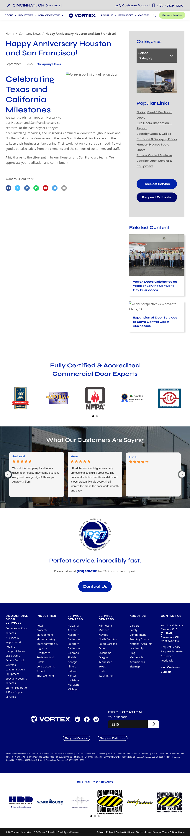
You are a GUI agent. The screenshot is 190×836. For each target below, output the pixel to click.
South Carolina (108, 644)
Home (10, 34)
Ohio (102, 648)
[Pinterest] (45, 188)
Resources (125, 15)
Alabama (73, 625)
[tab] (93, 416)
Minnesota (105, 625)
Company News (30, 34)
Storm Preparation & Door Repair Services (17, 692)
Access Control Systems (154, 155)
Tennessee (105, 662)
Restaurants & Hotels (45, 660)
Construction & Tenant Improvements (46, 671)
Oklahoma (105, 653)
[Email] (64, 188)
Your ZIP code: (118, 717)
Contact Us (95, 586)
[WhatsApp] (36, 188)
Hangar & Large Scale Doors (15, 653)
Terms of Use (143, 832)
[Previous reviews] (8, 474)
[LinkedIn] (27, 188)
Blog (132, 653)
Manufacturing (46, 639)
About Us (107, 15)
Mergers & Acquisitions (137, 660)
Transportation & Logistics (47, 646)
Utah (102, 671)
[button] (54, 5)
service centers (75, 617)
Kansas (72, 675)
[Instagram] (96, 719)
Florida (72, 657)
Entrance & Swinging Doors (157, 139)
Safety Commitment (138, 632)
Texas (102, 666)
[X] (17, 188)
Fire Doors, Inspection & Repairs (13, 642)
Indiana (72, 671)
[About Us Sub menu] (114, 15)
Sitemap (135, 666)
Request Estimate (156, 197)
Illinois (72, 666)
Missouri (104, 630)
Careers (144, 15)
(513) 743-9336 (149, 5)
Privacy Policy (105, 832)
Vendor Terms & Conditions (168, 832)
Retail (40, 625)
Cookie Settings (125, 832)
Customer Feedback (167, 658)
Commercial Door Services (16, 631)
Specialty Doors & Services (16, 681)
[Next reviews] (182, 474)
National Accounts (141, 644)
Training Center (139, 639)
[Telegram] (55, 188)
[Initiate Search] (154, 15)
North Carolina (108, 639)
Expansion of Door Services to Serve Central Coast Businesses (155, 322)
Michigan (73, 689)
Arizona (72, 630)
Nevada (103, 634)
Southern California (74, 646)
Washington (106, 675)
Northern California (74, 637)
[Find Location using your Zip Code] (153, 724)
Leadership (137, 648)
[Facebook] (8, 188)
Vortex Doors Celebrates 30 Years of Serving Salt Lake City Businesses (155, 286)
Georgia (72, 662)
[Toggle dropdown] (15, 15)
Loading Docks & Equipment (16, 672)
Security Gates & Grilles (154, 133)
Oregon (103, 657)
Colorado (73, 653)
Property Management (45, 632)
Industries (46, 615)
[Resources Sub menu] (134, 15)
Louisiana (74, 680)
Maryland (74, 684)
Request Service (172, 15)
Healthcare (43, 653)
